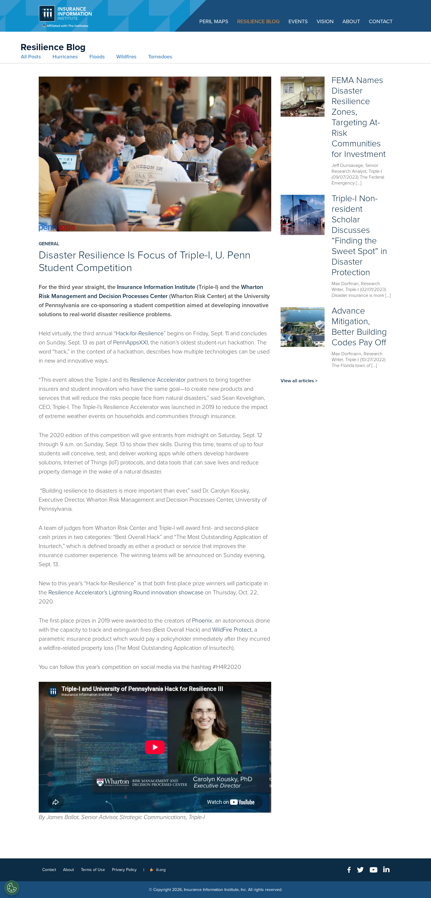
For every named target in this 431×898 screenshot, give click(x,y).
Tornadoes (160, 56)
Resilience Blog (258, 21)
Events (298, 21)
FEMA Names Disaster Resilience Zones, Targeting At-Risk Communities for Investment (359, 117)
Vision (325, 21)
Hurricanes (65, 56)
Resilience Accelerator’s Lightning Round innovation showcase (125, 592)
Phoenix (202, 620)
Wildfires (126, 56)
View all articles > (299, 381)
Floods (97, 56)
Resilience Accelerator (158, 379)
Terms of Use (93, 869)
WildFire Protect (232, 629)
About (351, 21)
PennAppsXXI (130, 342)
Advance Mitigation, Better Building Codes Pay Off (359, 326)
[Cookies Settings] (11, 887)
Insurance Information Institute (156, 287)
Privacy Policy (124, 869)
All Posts (31, 56)
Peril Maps (213, 21)
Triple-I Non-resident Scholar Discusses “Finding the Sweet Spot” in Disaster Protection (359, 235)
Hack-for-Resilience (140, 333)
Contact (381, 21)
